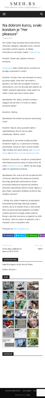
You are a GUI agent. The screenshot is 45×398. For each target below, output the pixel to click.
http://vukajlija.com (21, 229)
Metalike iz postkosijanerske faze (25, 153)
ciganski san (35, 52)
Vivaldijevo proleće (15, 166)
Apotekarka (7, 68)
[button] (4, 14)
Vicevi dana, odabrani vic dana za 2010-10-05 (12, 250)
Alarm (40, 249)
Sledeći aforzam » (9, 269)
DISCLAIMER (27, 391)
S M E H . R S (21, 395)
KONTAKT (36, 391)
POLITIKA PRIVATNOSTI (12, 391)
